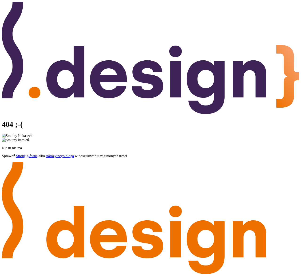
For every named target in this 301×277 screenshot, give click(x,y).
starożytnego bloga (60, 156)
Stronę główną (27, 156)
